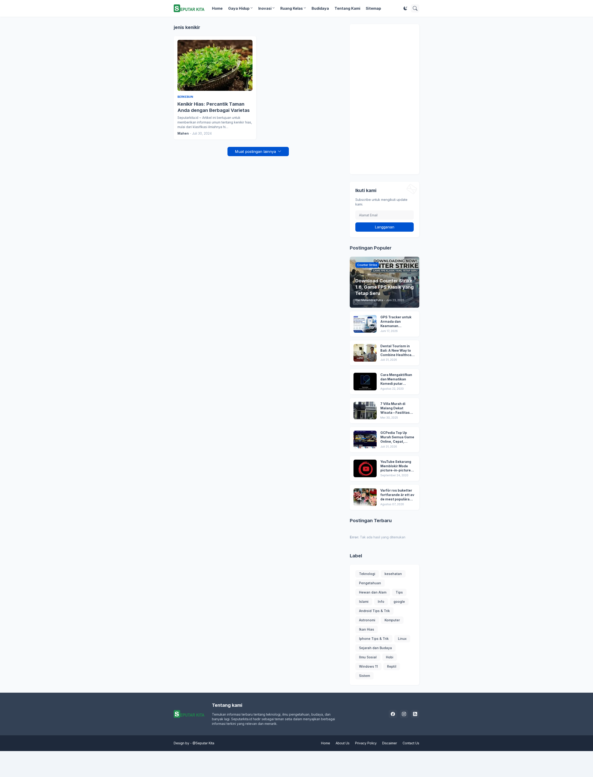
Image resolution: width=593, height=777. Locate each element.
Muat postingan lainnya (255, 151)
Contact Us (411, 743)
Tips (399, 592)
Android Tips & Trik (374, 611)
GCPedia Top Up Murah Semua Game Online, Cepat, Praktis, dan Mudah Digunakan (397, 437)
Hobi (389, 657)
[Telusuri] (415, 8)
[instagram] (404, 714)
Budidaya (320, 8)
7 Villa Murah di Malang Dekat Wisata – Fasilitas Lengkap (395, 408)
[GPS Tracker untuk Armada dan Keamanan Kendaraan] (365, 324)
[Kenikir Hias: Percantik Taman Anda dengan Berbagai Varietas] (214, 65)
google (399, 601)
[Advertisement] (384, 99)
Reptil (391, 666)
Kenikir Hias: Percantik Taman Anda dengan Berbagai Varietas (213, 107)
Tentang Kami (347, 8)
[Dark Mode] (405, 8)
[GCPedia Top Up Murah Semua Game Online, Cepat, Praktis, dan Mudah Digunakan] (365, 439)
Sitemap (373, 8)
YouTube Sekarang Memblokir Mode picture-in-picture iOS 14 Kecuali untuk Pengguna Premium (397, 466)
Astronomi (367, 620)
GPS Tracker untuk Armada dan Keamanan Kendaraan (395, 321)
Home (217, 8)
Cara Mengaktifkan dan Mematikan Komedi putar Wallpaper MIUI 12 (396, 379)
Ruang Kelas (291, 8)
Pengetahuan (370, 583)
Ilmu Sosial (368, 657)
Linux (402, 639)
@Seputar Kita (203, 743)
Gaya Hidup (238, 8)
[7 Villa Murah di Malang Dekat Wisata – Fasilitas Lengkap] (365, 410)
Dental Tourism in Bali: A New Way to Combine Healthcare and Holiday (397, 350)
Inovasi (264, 8)
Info (381, 601)
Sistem (364, 676)
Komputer (392, 620)
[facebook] (393, 714)
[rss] (415, 714)
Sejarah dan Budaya (375, 648)
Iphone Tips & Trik (374, 639)
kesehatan (393, 574)
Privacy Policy (366, 743)
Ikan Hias (366, 629)
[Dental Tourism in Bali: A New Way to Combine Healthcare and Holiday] (365, 353)
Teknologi (367, 574)
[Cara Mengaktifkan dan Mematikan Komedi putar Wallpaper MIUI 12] (365, 381)
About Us (343, 743)
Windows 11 (368, 666)
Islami (364, 601)
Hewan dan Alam (372, 592)
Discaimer (389, 743)
